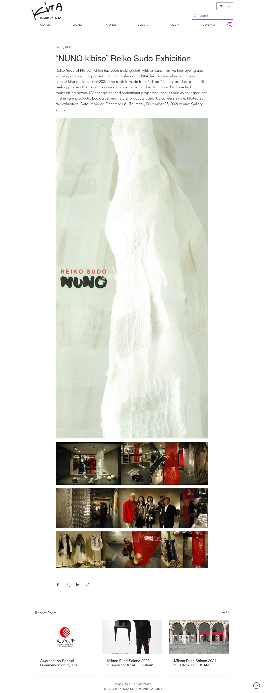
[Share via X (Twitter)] (68, 585)
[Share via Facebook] (58, 585)
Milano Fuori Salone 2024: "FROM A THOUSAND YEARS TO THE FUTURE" (196, 663)
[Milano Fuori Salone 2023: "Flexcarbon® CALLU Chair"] (132, 637)
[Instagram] (230, 24)
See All (224, 612)
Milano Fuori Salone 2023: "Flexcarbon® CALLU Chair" (130, 663)
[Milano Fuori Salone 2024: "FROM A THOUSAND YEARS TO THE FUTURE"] (199, 637)
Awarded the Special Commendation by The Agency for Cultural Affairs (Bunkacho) (61, 663)
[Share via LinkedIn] (78, 585)
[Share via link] (88, 585)
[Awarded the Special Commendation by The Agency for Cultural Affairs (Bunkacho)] (65, 637)
